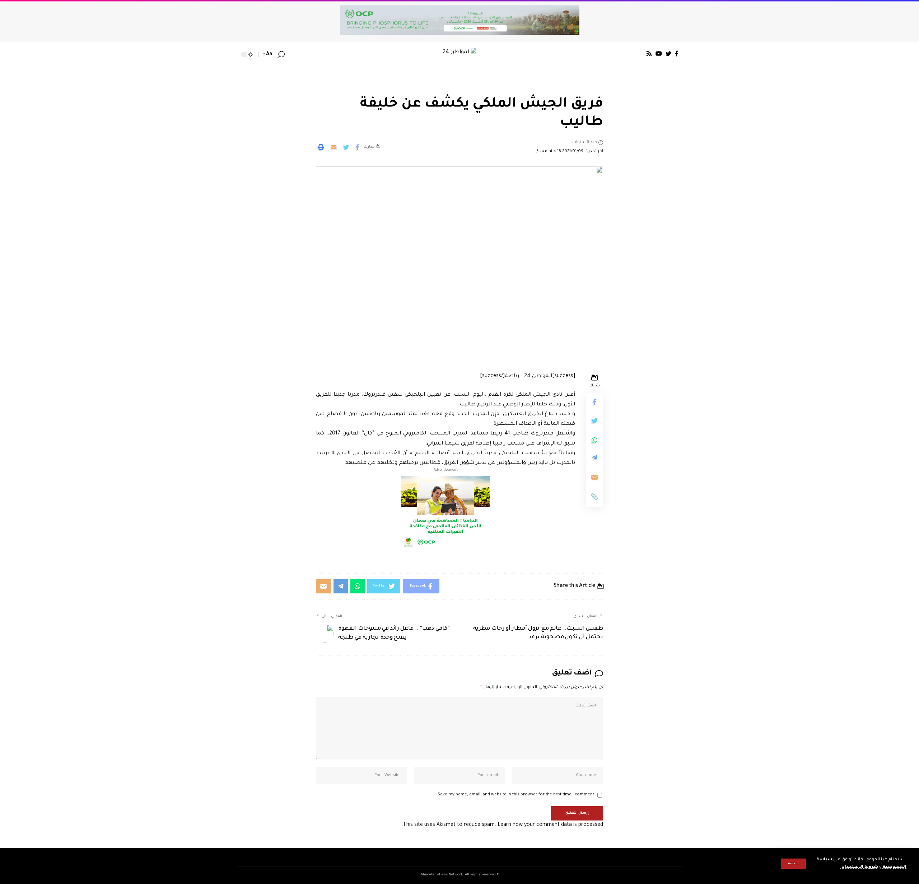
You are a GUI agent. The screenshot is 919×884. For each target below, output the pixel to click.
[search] (281, 54)
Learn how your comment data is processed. (502, 825)
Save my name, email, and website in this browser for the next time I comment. (515, 795)
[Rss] (649, 53)
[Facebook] (676, 53)
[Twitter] (668, 53)
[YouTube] (659, 53)
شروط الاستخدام (859, 867)
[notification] (291, 54)
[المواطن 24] (459, 54)
